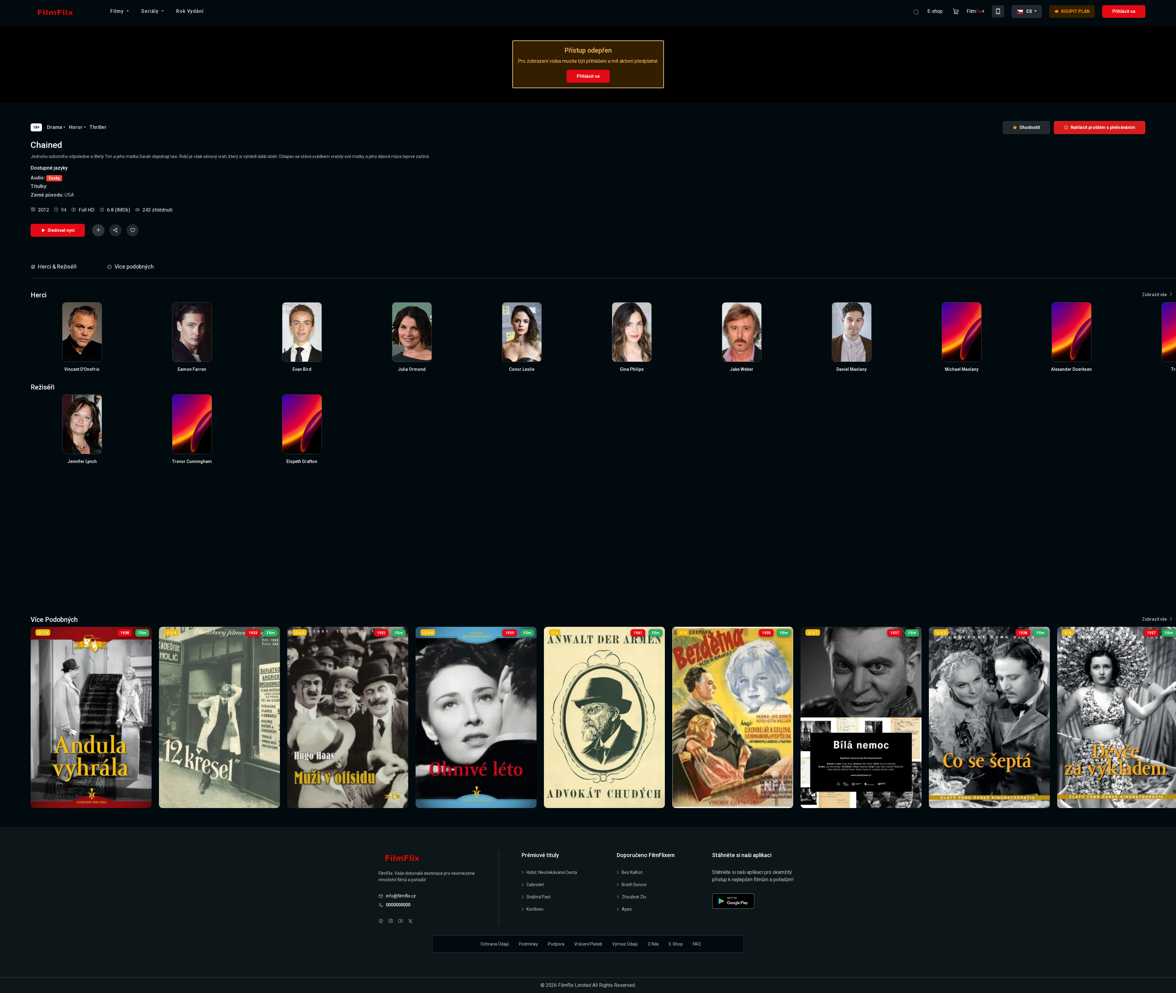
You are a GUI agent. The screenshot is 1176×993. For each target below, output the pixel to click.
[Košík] (955, 11)
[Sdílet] (115, 230)
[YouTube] (400, 921)
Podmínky (528, 944)
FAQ (697, 944)
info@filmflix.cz (401, 895)
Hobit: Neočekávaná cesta (551, 872)
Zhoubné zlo (634, 896)
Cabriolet (535, 884)
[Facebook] (381, 921)
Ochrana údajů (495, 944)
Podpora (556, 944)
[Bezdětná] (732, 717)
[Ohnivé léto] (476, 717)
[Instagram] (390, 921)
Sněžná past (538, 896)
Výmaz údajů (625, 944)
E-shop (935, 11)
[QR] (998, 11)
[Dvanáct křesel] (219, 717)
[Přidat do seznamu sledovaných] (98, 230)
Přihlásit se (1123, 11)
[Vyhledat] (915, 11)
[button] (119, 11)
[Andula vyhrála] (91, 717)
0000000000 (398, 904)
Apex (627, 909)
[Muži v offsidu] (347, 717)
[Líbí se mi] (132, 230)
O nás (653, 944)
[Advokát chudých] (604, 717)
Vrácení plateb (588, 944)
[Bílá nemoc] (861, 717)
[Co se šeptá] (989, 717)
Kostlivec (535, 909)
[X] (410, 921)
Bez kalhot (632, 872)
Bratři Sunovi (634, 884)
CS (1029, 11)
